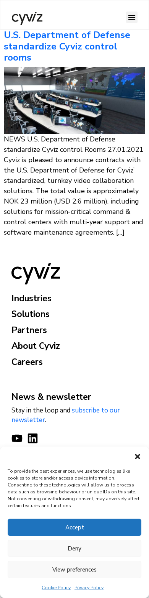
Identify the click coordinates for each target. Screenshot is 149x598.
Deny (74, 548)
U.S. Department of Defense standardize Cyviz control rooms (67, 46)
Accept (74, 527)
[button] (137, 456)
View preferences (74, 569)
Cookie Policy (56, 588)
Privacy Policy (89, 588)
